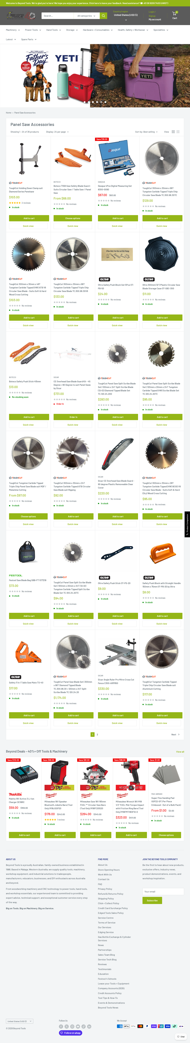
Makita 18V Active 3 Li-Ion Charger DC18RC (21, 800)
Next (173, 734)
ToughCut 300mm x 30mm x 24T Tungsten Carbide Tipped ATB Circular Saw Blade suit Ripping (72, 486)
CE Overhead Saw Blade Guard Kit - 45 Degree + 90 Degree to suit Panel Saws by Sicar (72, 385)
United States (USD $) (17, 1021)
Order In (73, 417)
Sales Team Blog (106, 954)
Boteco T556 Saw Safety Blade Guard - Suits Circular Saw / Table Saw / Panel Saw (72, 189)
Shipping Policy (106, 898)
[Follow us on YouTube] (78, 1026)
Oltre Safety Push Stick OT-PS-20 (114, 583)
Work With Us (105, 874)
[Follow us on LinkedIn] (89, 1026)
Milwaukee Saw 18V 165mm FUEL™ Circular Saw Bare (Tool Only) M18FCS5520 (93, 805)
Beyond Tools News (108, 1007)
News (101, 945)
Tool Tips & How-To (108, 997)
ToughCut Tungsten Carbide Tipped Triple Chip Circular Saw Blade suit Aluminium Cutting (159, 685)
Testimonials (104, 969)
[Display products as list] (178, 131)
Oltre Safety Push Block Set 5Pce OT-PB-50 (116, 286)
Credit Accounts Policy (110, 993)
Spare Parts (27, 39)
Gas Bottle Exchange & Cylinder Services (114, 938)
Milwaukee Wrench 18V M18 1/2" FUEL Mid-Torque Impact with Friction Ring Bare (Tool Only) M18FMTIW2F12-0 (130, 806)
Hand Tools (52, 29)
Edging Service (106, 932)
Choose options (72, 218)
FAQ (100, 884)
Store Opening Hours (109, 869)
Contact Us (103, 879)
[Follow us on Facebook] (61, 1026)
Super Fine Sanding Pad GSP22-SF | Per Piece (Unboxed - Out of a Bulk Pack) (166, 801)
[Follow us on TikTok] (83, 1026)
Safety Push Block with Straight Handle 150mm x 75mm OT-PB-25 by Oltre (161, 585)
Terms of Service (106, 922)
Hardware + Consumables (96, 29)
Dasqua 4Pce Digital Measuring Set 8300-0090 (115, 188)
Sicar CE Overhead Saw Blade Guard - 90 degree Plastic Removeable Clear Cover (116, 484)
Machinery (11, 29)
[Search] (103, 15)
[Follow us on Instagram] (72, 1026)
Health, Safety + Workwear (131, 29)
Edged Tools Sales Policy (111, 912)
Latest (9, 39)
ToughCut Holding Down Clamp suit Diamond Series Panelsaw (26, 190)
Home (8, 112)
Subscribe (152, 900)
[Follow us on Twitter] (67, 1026)
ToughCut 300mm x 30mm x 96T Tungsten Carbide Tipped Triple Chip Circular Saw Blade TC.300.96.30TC (160, 191)
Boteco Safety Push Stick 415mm (25, 381)
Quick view (28, 226)
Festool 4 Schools (107, 978)
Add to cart (29, 218)
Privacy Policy (105, 888)
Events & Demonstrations (111, 1002)
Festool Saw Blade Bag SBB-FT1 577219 (27, 580)
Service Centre (106, 917)
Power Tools (31, 29)
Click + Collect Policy (108, 903)
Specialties (159, 29)
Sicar (56, 377)
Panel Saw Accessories (24, 112)
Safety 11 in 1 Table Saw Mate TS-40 (26, 682)
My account (155, 19)
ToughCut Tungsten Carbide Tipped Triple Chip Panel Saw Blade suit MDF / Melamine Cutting (27, 486)
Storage (70, 29)
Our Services (104, 927)
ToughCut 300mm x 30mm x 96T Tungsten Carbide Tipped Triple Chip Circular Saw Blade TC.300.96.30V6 (71, 287)
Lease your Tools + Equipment (113, 983)
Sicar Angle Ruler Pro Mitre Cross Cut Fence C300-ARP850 (116, 681)
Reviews (102, 964)
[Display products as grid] (173, 131)
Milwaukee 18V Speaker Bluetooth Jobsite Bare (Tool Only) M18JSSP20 (58, 805)
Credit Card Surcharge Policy (113, 908)
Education (103, 973)
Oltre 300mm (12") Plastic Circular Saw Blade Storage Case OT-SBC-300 (161, 286)
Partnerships (104, 949)
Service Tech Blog (107, 959)
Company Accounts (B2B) (111, 988)
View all (180, 751)
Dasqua (101, 182)
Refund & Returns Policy (110, 893)
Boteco (57, 182)
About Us (102, 864)
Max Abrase (157, 794)
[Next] (184, 798)
